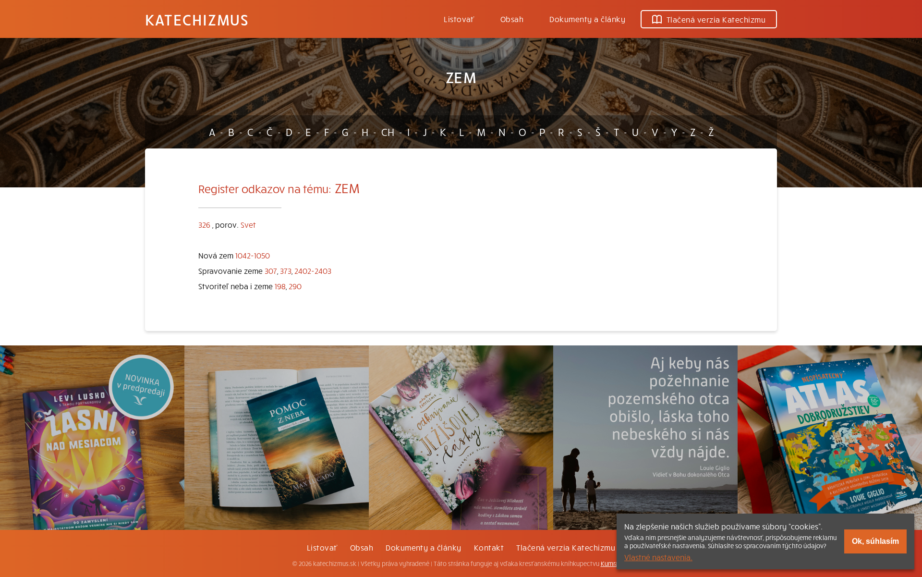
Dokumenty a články (587, 19)
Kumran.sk (615, 563)
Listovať (459, 19)
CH (387, 131)
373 (285, 270)
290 (295, 286)
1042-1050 (252, 255)
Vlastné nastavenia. (658, 557)
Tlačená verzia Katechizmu (716, 19)
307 (271, 270)
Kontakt (489, 547)
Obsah (511, 19)
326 (204, 224)
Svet (248, 224)
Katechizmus (197, 19)
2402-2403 (312, 270)
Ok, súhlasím (875, 541)
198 (280, 286)
